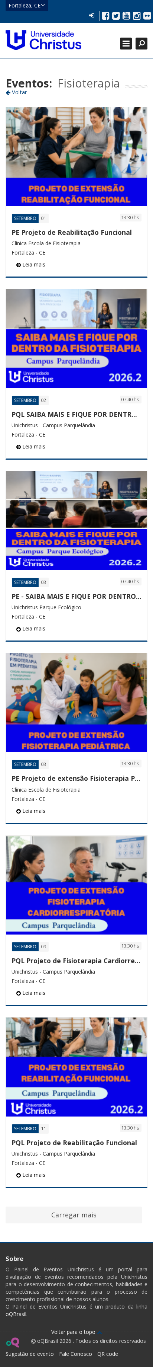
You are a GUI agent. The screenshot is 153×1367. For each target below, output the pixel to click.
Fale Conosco (75, 1353)
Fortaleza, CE (24, 5)
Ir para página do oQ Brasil (12, 1342)
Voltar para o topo (74, 1331)
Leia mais (33, 264)
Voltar (18, 92)
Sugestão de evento (30, 1353)
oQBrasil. (16, 1314)
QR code (107, 1353)
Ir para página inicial (43, 40)
